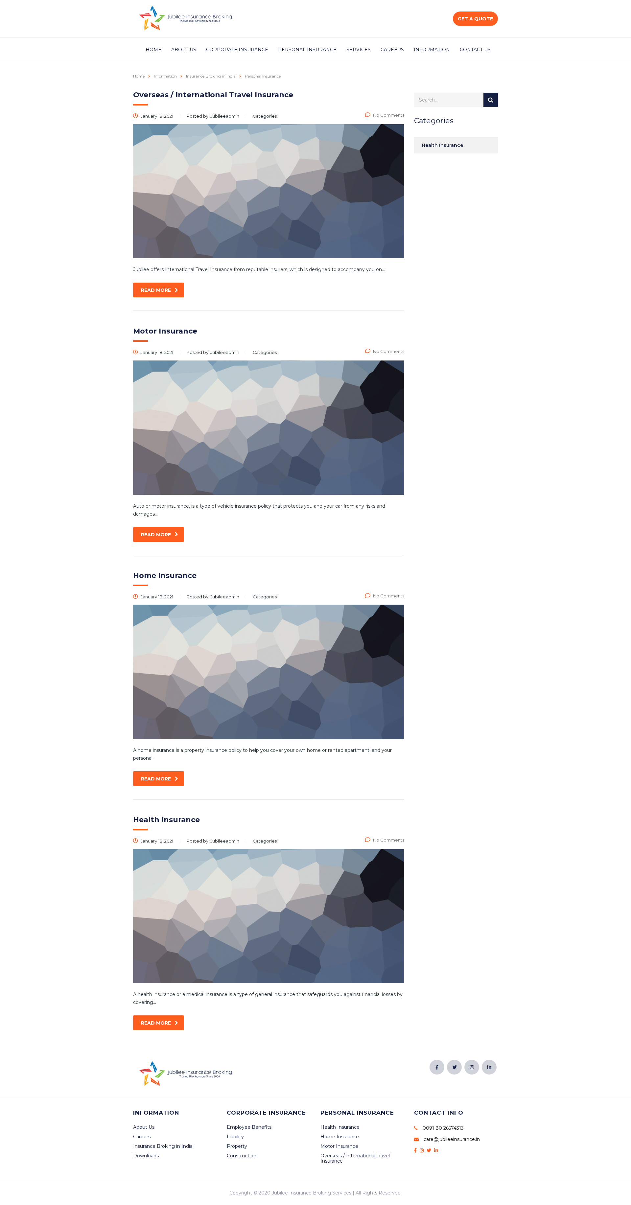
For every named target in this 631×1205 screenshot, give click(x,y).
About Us (183, 50)
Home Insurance (339, 1136)
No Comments (388, 115)
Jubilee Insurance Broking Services (311, 1193)
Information (432, 50)
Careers (392, 50)
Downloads (146, 1155)
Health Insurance (442, 145)
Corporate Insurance (237, 50)
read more (156, 290)
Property (237, 1146)
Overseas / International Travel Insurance (355, 1158)
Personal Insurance (307, 50)
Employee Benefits (249, 1127)
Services (358, 50)
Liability (235, 1136)
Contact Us (475, 50)
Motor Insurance (339, 1146)
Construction (241, 1155)
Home (153, 50)
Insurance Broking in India (163, 1146)
